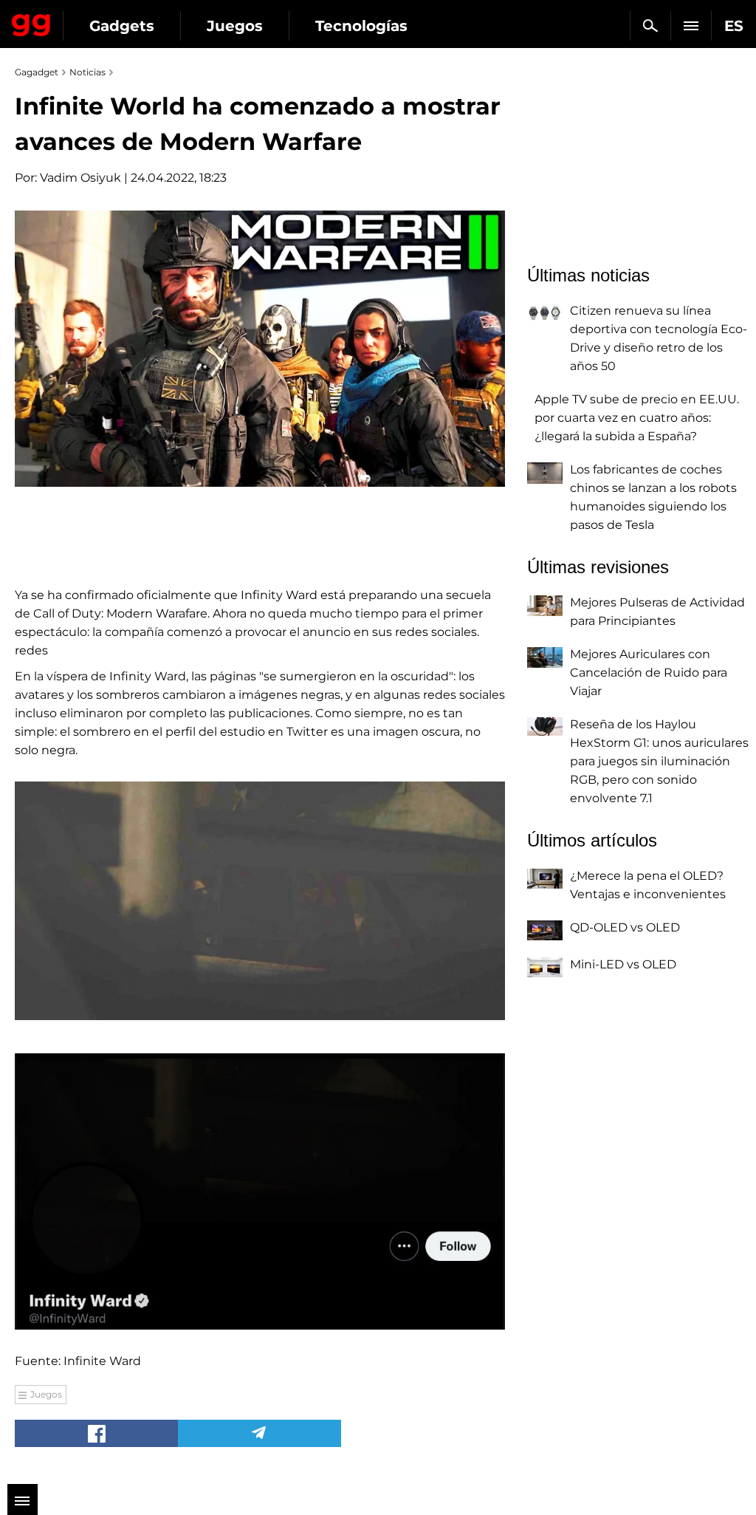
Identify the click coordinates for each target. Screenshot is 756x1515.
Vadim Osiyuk (80, 178)
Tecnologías (361, 26)
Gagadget (31, 22)
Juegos (235, 26)
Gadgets (121, 26)
